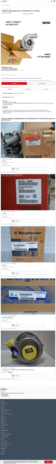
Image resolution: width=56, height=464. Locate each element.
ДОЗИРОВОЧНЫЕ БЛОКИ (5, 410)
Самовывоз (3, 432)
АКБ (1, 405)
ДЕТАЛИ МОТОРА (4, 409)
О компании (3, 450)
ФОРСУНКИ (3, 428)
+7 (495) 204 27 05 (52, 1)
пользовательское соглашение (9, 462)
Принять (48, 462)
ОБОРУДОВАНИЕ (4, 417)
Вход (2, 446)
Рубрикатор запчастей (5, 403)
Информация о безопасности (6, 444)
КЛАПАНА (2, 411)
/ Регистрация (5, 446)
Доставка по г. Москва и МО (6, 433)
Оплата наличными (4, 437)
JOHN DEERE (3, 404)
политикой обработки (21, 461)
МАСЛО (2, 415)
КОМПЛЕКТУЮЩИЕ (4, 412)
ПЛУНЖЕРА (3, 418)
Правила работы (4, 440)
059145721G (23, 70)
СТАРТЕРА (2, 423)
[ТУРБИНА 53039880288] (28, 296)
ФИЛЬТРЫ (3, 427)
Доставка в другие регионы (6, 434)
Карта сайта (3, 445)
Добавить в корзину (41, 83)
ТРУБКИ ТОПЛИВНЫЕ (4, 424)
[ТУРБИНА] (28, 140)
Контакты (2, 454)
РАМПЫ (2, 421)
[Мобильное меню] (1, 1)
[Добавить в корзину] (13, 168)
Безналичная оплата (4, 435)
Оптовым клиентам (4, 443)
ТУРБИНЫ (2, 426)
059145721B (19, 70)
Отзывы (2, 451)
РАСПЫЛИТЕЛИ (3, 422)
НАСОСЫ (2, 416)
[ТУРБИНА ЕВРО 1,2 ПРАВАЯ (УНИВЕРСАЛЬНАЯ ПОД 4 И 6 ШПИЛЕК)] (28, 349)
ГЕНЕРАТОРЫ (3, 406)
